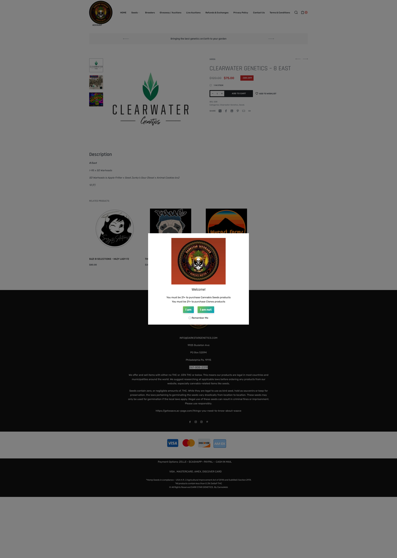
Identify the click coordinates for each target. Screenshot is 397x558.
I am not (206, 309)
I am (188, 309)
